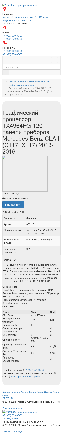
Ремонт (24, 391)
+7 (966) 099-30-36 (34, 369)
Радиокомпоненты (39, 81)
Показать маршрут (12, 408)
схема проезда (18, 376)
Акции (40, 391)
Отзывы (48, 391)
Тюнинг (33, 391)
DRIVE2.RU (8, 398)
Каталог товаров (17, 81)
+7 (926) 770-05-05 (12, 418)
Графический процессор (21, 84)
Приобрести (13, 204)
